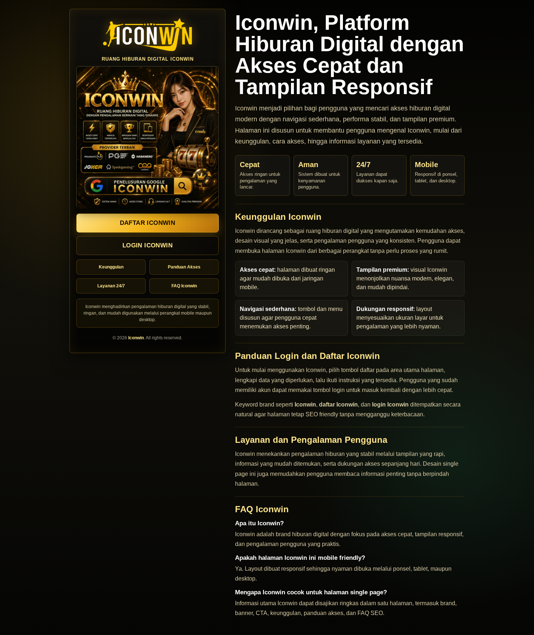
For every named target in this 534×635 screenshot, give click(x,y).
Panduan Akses (184, 267)
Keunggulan (111, 267)
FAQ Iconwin (184, 286)
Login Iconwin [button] (147, 245)
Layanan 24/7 (111, 286)
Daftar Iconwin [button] (147, 223)
